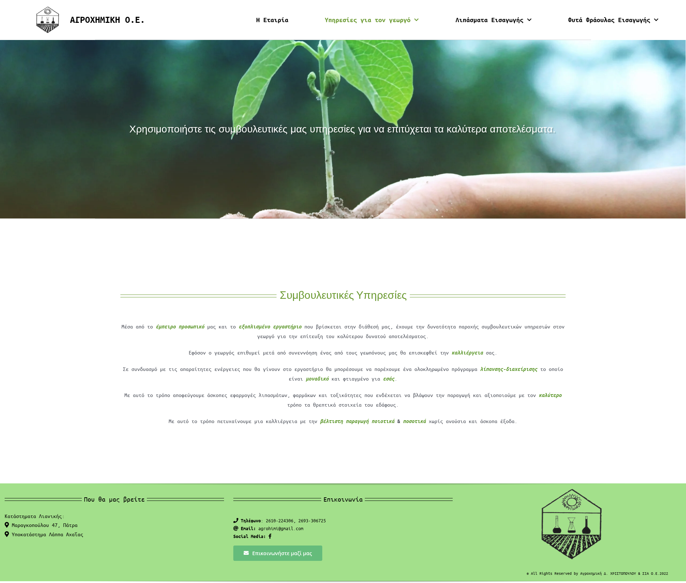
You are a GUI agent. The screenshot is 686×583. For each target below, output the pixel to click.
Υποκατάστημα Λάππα (46, 534)
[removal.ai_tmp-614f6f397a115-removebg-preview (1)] (47, 9)
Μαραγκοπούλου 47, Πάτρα (43, 525)
